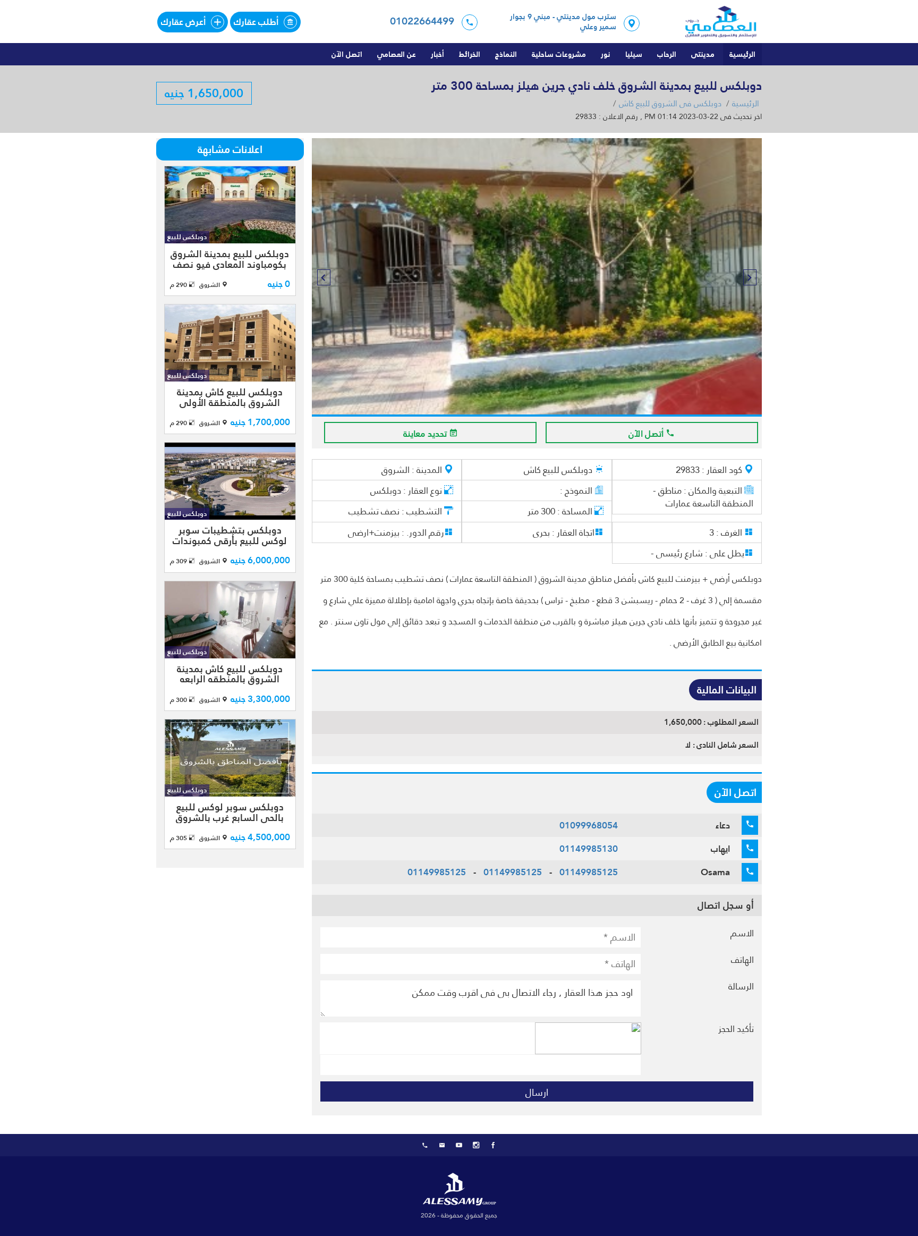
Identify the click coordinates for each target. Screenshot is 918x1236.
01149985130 (588, 848)
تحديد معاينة (426, 433)
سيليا (633, 54)
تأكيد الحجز (736, 1028)
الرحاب (666, 54)
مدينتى (703, 54)
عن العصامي (396, 54)
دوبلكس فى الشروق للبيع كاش (670, 103)
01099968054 (588, 825)
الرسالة (741, 986)
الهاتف (742, 959)
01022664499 (422, 21)
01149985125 (588, 872)
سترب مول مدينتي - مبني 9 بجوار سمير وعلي (563, 22)
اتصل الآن (347, 54)
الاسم (742, 933)
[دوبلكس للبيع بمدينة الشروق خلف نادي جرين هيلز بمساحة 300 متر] (536, 276)
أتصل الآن (647, 433)
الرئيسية (742, 54)
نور (605, 54)
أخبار (437, 54)
